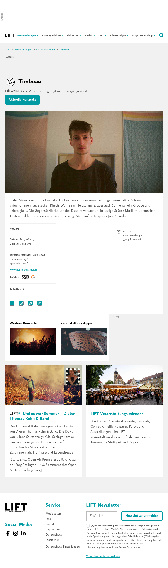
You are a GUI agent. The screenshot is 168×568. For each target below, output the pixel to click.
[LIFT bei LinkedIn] (23, 533)
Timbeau (64, 49)
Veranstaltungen (23, 49)
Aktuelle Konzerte (22, 100)
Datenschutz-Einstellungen (63, 546)
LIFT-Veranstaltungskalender (116, 414)
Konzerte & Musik (45, 49)
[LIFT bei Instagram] (15, 533)
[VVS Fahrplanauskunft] (33, 277)
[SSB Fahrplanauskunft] (25, 277)
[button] (12, 303)
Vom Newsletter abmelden (103, 556)
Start (7, 49)
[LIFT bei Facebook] (8, 533)
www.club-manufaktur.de (23, 270)
